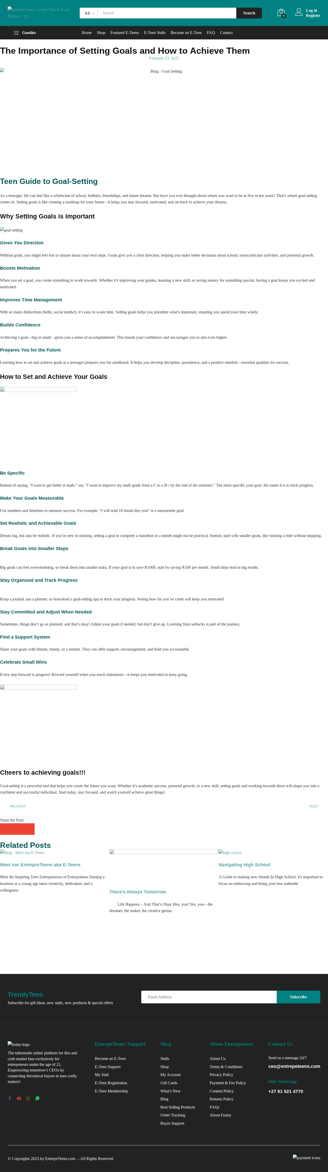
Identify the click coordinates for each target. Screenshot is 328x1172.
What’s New (170, 1091)
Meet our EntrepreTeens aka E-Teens (40, 864)
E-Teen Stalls (155, 33)
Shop (101, 33)
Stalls (164, 1058)
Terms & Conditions (226, 1067)
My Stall (102, 1074)
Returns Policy (221, 1099)
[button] (6, 829)
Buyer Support (172, 1123)
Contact (226, 33)
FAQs (214, 1107)
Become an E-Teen (186, 33)
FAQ (211, 33)
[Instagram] (28, 1099)
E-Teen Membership (111, 1091)
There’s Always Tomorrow (137, 891)
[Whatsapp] (37, 1098)
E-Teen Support (107, 1067)
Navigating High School (244, 864)
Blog (164, 1099)
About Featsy (220, 1115)
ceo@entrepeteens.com (294, 1066)
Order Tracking (172, 1115)
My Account (170, 1074)
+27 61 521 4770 (285, 1091)
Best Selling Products (177, 1107)
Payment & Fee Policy (228, 1083)
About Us (217, 1058)
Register (313, 15)
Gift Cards (168, 1083)
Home (87, 33)
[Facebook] (9, 1099)
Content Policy (222, 1091)
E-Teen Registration (111, 1083)
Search (249, 13)
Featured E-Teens (124, 33)
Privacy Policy (221, 1074)
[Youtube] (19, 1099)
